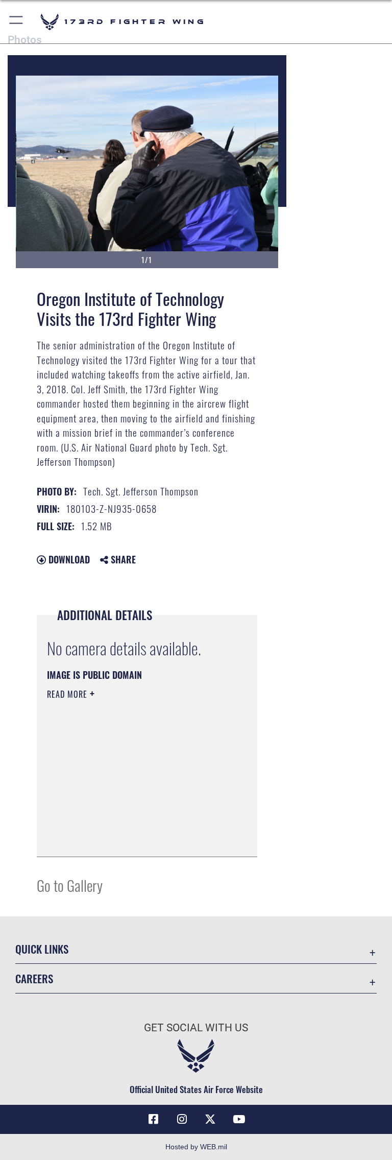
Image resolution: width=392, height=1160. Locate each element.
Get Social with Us (196, 1028)
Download (68, 559)
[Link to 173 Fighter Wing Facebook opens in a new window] (153, 1119)
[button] (16, 21)
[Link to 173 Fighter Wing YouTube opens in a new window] (239, 1119)
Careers (34, 978)
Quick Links (41, 949)
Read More (68, 694)
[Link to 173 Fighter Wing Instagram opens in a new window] (181, 1119)
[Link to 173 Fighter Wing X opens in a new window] (210, 1119)
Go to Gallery (70, 885)
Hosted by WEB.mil (196, 1147)
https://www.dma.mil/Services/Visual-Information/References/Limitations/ (138, 794)
